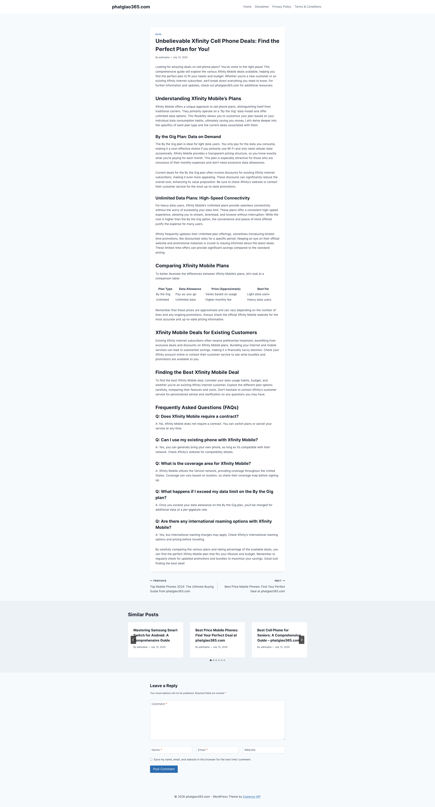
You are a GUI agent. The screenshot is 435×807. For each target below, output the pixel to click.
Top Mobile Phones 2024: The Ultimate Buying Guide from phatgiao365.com (182, 586)
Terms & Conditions (308, 6)
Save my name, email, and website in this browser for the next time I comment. (202, 759)
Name (157, 750)
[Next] (301, 640)
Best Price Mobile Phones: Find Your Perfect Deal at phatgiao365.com (255, 586)
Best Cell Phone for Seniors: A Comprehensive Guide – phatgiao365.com (279, 635)
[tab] (211, 660)
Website (249, 750)
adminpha (164, 57)
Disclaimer (262, 6)
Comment (159, 704)
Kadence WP (252, 796)
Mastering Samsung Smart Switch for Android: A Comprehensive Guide (155, 635)
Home (247, 6)
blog (158, 34)
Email (203, 750)
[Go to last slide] (133, 640)
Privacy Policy (281, 6)
